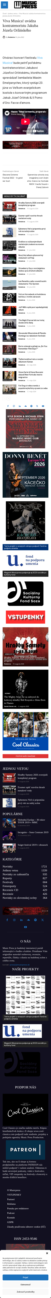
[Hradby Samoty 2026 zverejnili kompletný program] (9, 206)
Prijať (25, 1277)
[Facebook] (13, 43)
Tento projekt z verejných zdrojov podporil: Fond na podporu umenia (25, 1018)
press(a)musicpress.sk (20, 965)
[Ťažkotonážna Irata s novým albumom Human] (9, 363)
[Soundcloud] (25, 406)
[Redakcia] (4, 37)
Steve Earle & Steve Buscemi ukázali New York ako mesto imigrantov (30, 374)
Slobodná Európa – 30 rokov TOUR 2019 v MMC (31, 821)
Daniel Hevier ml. (10, 706)
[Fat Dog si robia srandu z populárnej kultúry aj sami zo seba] (9, 389)
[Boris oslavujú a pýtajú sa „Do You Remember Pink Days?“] (9, 350)
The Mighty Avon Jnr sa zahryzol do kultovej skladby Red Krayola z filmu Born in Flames (24, 700)
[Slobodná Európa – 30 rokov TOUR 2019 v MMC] (9, 823)
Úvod (4, 13)
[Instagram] (14, 406)
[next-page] (8, 398)
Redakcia (11, 37)
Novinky (7, 693)
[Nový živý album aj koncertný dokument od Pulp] (9, 259)
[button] (47, 1253)
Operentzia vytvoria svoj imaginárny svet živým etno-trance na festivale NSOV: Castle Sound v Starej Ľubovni (37, 181)
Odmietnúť (26, 1285)
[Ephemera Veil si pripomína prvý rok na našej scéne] (9, 232)
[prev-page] (4, 398)
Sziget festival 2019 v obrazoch (33, 845)
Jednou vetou (13, 13)
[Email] (31, 43)
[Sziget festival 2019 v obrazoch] (9, 848)
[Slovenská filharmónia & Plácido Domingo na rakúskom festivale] (9, 337)
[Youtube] (43, 406)
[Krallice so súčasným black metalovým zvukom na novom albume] (9, 245)
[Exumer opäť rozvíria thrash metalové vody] (9, 219)
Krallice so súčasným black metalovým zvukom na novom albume (31, 244)
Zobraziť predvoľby (25, 1292)
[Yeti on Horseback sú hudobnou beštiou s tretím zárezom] (9, 298)
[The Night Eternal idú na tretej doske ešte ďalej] (9, 324)
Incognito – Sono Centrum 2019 (33, 832)
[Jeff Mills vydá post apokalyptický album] (9, 311)
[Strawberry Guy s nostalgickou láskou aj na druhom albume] (9, 272)
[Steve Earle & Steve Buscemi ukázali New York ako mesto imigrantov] (9, 376)
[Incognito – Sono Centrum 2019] (9, 835)
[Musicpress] (25, 5)
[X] (19, 43)
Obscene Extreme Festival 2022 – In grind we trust (12, 178)
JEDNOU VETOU (16, 769)
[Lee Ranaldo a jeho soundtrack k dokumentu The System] (9, 285)
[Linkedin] (25, 43)
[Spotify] (31, 406)
